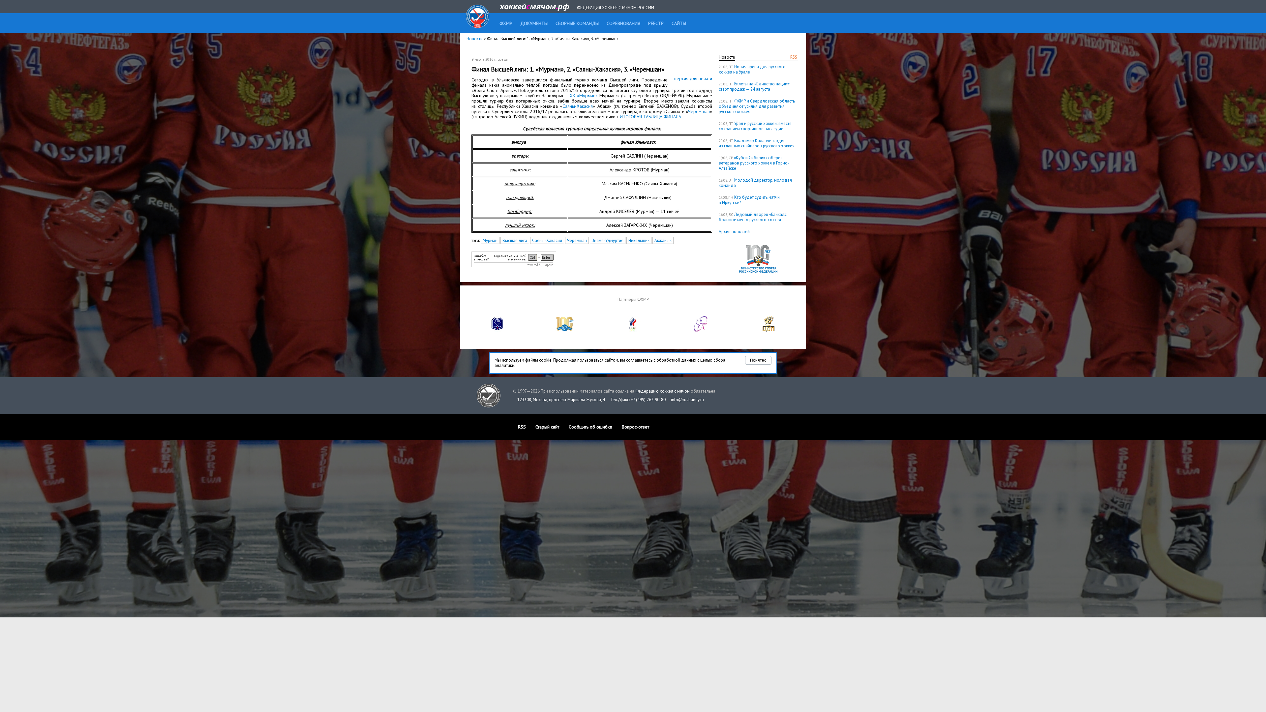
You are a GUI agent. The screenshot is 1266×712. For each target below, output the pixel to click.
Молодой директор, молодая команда (755, 182)
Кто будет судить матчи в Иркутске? (749, 199)
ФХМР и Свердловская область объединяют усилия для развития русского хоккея (757, 106)
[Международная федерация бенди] (497, 330)
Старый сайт (547, 427)
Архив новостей (734, 231)
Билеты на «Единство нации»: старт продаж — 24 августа (754, 86)
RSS (793, 57)
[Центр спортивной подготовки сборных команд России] (768, 330)
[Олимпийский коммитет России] (633, 330)
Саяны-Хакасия (577, 106)
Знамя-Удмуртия (607, 240)
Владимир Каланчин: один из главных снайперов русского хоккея (757, 143)
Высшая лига (514, 240)
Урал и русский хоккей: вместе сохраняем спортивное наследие (755, 126)
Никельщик (638, 240)
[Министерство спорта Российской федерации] (565, 330)
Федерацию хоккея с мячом (662, 391)
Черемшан (699, 111)
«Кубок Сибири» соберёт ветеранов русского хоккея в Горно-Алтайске (754, 163)
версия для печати (693, 78)
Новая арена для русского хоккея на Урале (752, 69)
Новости (475, 39)
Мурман (490, 240)
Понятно (758, 360)
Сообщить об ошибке (590, 427)
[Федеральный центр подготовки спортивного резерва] (701, 330)
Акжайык (663, 240)
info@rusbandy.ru (687, 399)
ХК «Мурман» (584, 96)
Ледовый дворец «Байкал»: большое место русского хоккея (753, 217)
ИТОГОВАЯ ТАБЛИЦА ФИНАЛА (650, 117)
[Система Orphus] (513, 266)
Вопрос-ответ (635, 427)
